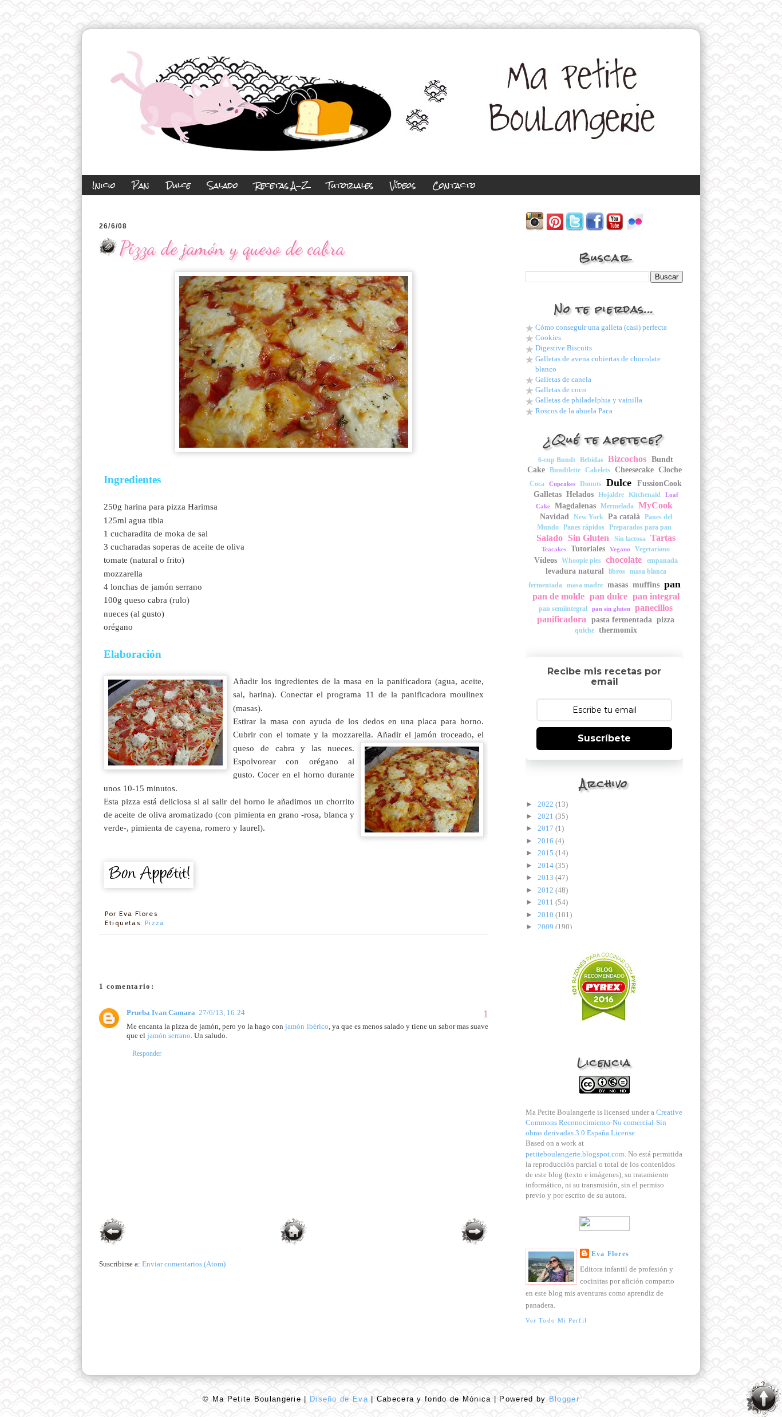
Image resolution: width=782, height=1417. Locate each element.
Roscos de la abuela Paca (574, 410)
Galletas (548, 494)
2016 (546, 840)
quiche (584, 630)
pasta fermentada (621, 619)
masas (617, 585)
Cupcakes (562, 483)
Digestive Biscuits (563, 348)
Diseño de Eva (337, 1399)
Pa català (624, 516)
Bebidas (591, 460)
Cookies (548, 337)
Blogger (562, 1399)
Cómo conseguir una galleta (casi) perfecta (601, 327)
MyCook (655, 505)
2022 (546, 804)
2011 (546, 902)
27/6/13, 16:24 (222, 1012)
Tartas (663, 538)
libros (617, 571)
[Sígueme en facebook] (595, 228)
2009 (546, 926)
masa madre (585, 585)
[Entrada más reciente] (113, 1233)
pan (672, 584)
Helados (580, 494)
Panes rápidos (584, 527)
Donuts (591, 484)
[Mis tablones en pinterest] (555, 228)
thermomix (618, 630)
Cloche (670, 469)
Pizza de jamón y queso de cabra (232, 247)
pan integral (656, 596)
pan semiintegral (563, 609)
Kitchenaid (645, 495)
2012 (546, 890)
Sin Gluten (588, 538)
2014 (546, 865)
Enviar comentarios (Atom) (184, 1264)
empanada (662, 560)
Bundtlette (565, 470)
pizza (154, 922)
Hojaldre (611, 495)
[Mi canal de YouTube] (615, 228)
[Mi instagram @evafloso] (535, 228)
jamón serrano (169, 1035)
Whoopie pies (581, 560)
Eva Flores (610, 1254)
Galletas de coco (560, 389)
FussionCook (659, 483)
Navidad (554, 516)
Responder (146, 1053)
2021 (546, 816)
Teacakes (554, 549)
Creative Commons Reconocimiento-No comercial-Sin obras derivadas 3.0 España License (604, 1122)
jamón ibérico (306, 1026)
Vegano (620, 549)
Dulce (618, 482)
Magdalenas (575, 506)
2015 (546, 852)
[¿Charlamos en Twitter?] (575, 228)
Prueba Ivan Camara (161, 1012)
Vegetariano (652, 549)
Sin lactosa (630, 539)
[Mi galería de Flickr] (635, 228)
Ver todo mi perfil (556, 1320)
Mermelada (617, 506)
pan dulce (608, 596)
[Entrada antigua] (474, 1233)
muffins (646, 585)
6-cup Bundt (556, 460)
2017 (546, 828)
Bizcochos (627, 459)
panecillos (654, 608)
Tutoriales (588, 548)
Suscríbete (604, 738)
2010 (546, 914)
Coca (537, 484)
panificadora (561, 619)
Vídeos (545, 560)
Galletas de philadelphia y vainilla (588, 400)
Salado (549, 538)
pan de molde (558, 596)
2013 (546, 877)
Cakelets (597, 470)
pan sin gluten (611, 608)
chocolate (624, 560)
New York (588, 517)
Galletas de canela (563, 379)
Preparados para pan (640, 527)
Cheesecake (634, 469)
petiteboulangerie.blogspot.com (575, 1154)
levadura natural (575, 571)
